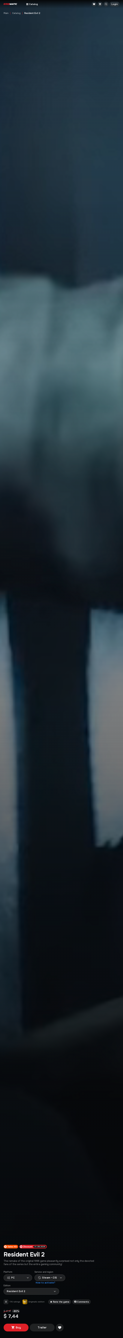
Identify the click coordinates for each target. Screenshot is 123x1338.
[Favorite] (94, 4)
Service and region (43, 1272)
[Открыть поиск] (106, 4)
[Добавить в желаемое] (60, 1327)
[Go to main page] (10, 4)
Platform (8, 1272)
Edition (7, 1285)
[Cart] (100, 4)
